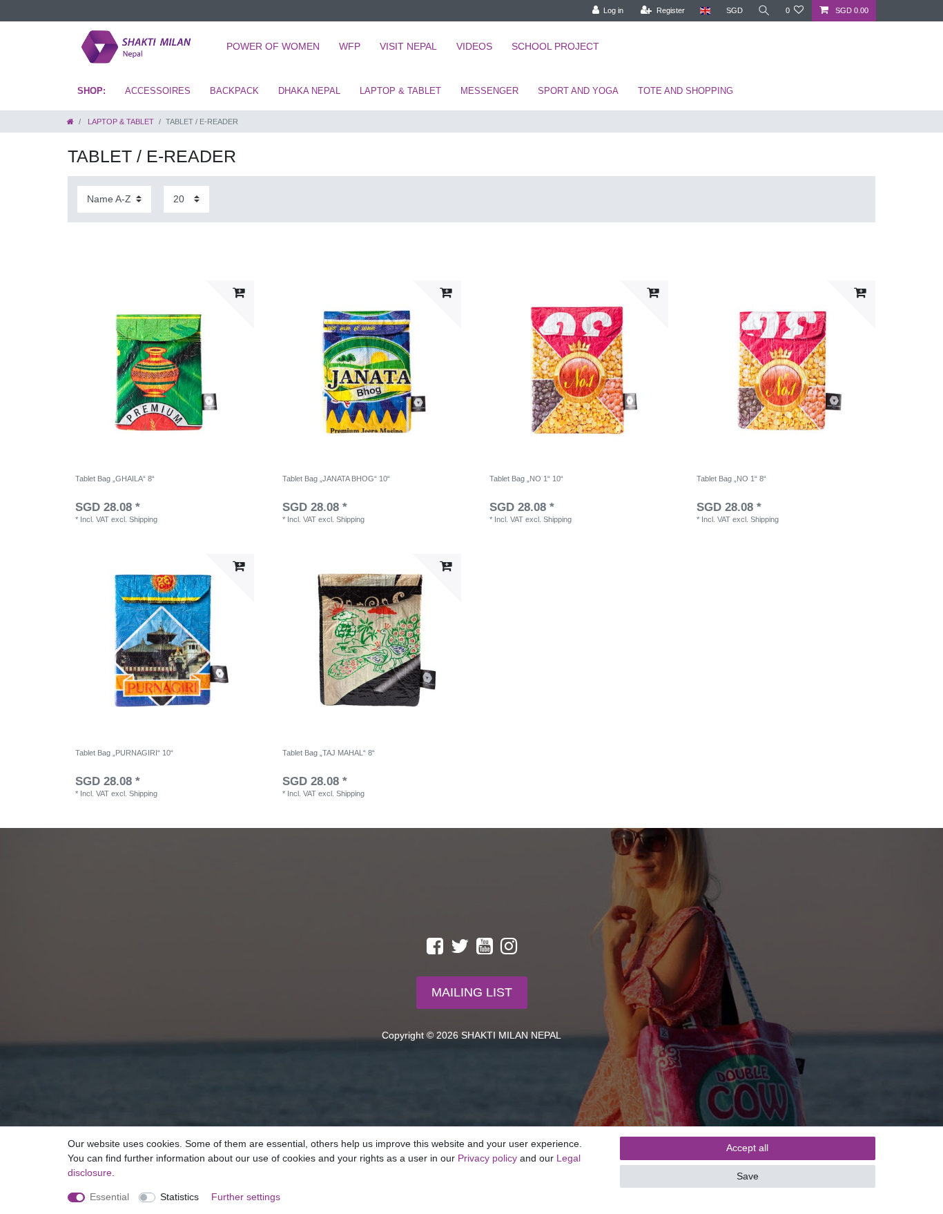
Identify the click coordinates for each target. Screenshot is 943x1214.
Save (748, 1176)
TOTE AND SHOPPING (685, 91)
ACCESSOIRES (158, 91)
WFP (349, 46)
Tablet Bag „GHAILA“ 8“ (115, 478)
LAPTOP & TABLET (400, 91)
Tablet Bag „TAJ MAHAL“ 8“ (328, 753)
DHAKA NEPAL (309, 91)
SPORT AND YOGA (578, 91)
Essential (109, 1196)
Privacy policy (487, 1158)
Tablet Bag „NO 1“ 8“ (731, 478)
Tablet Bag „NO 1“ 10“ (526, 478)
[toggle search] (764, 10)
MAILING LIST (471, 992)
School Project (555, 46)
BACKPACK (234, 91)
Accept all (747, 1147)
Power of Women (273, 46)
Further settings (245, 1196)
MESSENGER (489, 91)
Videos (474, 46)
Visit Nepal (408, 46)
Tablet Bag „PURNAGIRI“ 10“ (124, 753)
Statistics (179, 1196)
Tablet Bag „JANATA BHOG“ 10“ (336, 478)
